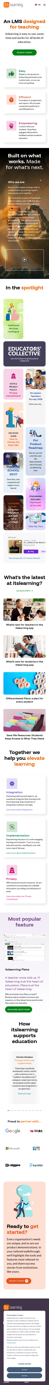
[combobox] (37, 4)
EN (39, 5)
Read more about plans (19, 1009)
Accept (24, 1370)
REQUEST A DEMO (24, 52)
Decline (24, 1376)
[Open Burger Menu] (44, 5)
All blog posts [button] (23, 591)
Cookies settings (24, 1364)
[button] (8, 1110)
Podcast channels (32, 558)
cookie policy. (11, 1343)
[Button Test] (24, 269)
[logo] (12, 1307)
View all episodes (16, 558)
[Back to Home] (13, 5)
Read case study (24, 1093)
